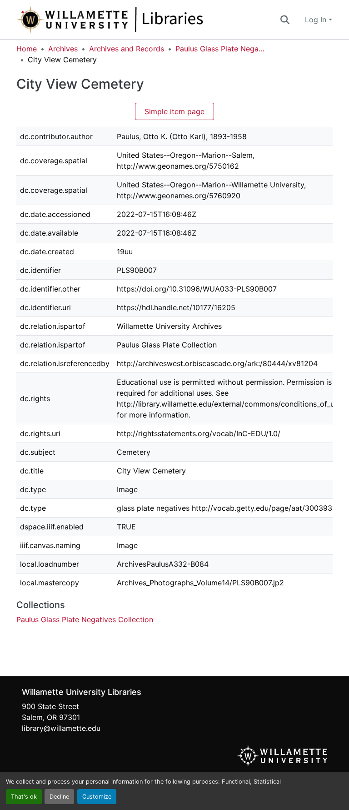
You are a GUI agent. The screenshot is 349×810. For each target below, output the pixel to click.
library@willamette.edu (61, 728)
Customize (96, 796)
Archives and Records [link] (126, 48)
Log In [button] (317, 19)
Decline (59, 796)
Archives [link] (63, 48)
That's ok (24, 796)
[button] (140, 19)
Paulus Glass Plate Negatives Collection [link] (220, 48)
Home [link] (26, 48)
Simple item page (174, 111)
